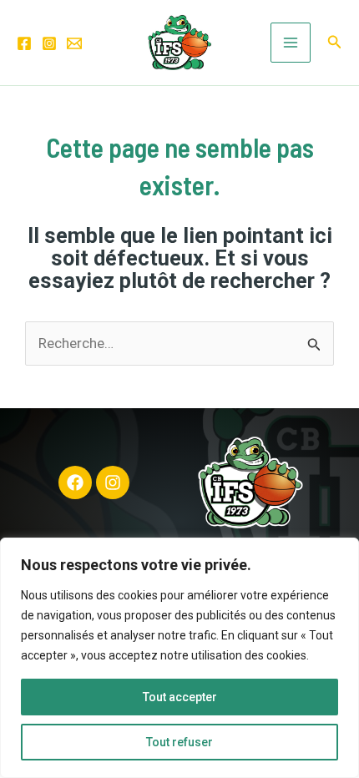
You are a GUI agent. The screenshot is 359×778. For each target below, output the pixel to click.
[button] (334, 42)
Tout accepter (180, 697)
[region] (179, 658)
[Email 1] (74, 43)
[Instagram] (49, 43)
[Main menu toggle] (291, 43)
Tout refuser (179, 742)
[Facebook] (24, 43)
